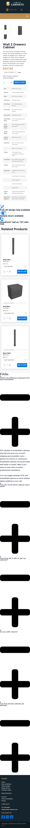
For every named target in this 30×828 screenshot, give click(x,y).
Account (4, 796)
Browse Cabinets (6, 784)
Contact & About (6, 790)
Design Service (6, 788)
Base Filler (7, 353)
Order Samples (6, 786)
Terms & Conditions (7, 798)
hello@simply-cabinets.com (10, 809)
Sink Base (6, 306)
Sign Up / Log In (13, 9)
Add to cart (20, 82)
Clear (19, 72)
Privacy (4, 800)
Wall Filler (6, 259)
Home (3, 782)
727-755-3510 (6, 807)
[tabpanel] (15, 291)
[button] (27, 16)
